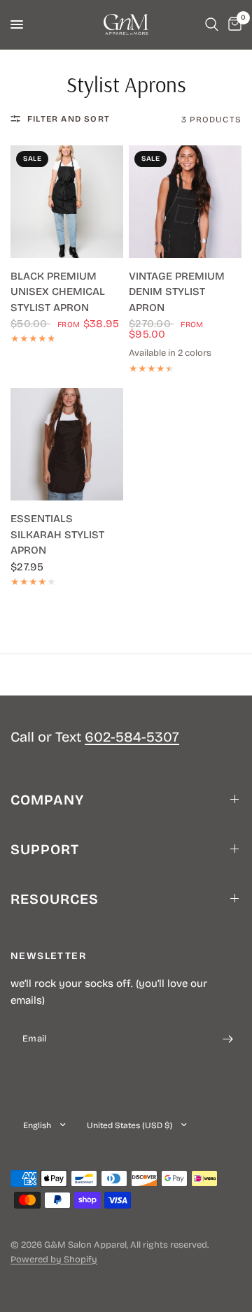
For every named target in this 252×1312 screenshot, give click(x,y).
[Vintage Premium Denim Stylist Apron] (185, 201)
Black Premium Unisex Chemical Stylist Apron (57, 292)
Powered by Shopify (53, 1259)
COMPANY (47, 799)
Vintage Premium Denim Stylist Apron (177, 292)
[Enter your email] (227, 1039)
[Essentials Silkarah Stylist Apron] (66, 444)
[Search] (211, 24)
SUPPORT (44, 849)
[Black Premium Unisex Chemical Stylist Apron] (66, 201)
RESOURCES (54, 899)
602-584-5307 (132, 736)
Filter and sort (68, 119)
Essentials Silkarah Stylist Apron (57, 534)
